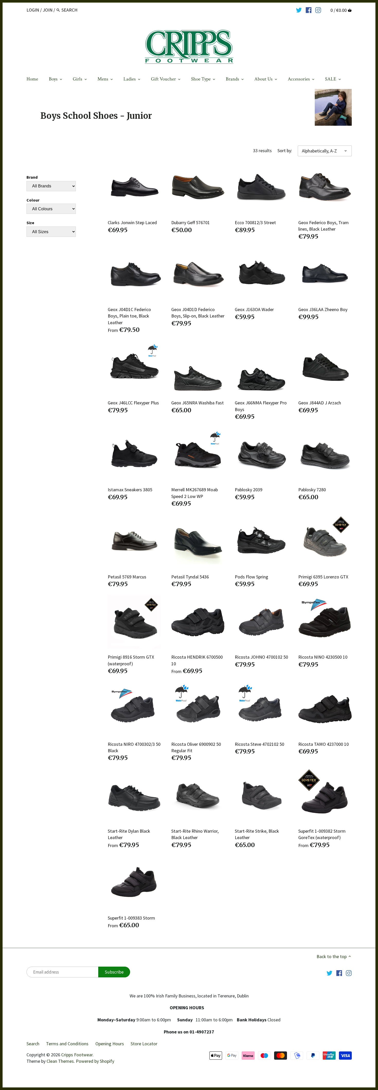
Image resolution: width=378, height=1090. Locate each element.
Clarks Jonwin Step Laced (132, 222)
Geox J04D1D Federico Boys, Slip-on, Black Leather (197, 312)
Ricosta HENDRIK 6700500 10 (197, 660)
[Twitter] (299, 10)
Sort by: (284, 150)
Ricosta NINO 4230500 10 (322, 657)
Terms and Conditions (67, 1044)
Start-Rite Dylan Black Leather (129, 834)
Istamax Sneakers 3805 (130, 490)
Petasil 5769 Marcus (127, 577)
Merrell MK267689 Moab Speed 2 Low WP (194, 493)
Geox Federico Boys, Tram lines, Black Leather (323, 226)
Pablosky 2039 (248, 490)
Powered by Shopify (95, 1061)
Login (32, 10)
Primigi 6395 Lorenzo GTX (323, 577)
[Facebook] (309, 10)
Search (32, 1044)
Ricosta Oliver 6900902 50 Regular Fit (196, 747)
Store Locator (144, 1044)
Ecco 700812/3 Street (255, 222)
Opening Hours (109, 1044)
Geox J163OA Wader (254, 309)
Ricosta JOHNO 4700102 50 (261, 657)
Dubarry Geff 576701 (190, 222)
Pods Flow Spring (251, 577)
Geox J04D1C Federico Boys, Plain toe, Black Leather (129, 315)
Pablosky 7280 (312, 490)
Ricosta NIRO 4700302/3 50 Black (134, 747)
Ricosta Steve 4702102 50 (259, 744)
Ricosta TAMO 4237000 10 (323, 744)
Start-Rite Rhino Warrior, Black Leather (195, 834)
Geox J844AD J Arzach (319, 403)
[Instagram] (318, 10)
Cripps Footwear (77, 1055)
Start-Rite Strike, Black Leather (257, 834)
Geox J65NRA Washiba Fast (197, 403)
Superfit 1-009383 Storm (131, 918)
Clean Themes (60, 1061)
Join (47, 10)
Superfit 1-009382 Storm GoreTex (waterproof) (322, 834)
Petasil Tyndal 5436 (190, 577)
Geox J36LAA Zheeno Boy (322, 309)
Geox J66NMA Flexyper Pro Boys (261, 406)
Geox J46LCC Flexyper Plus (133, 403)
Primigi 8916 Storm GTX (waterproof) (131, 660)
